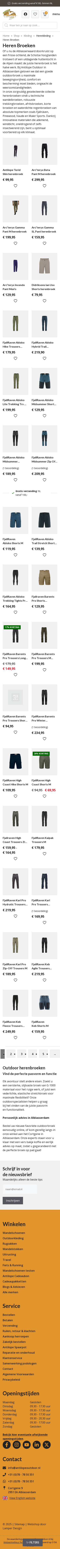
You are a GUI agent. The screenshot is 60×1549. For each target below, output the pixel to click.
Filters (34, 1542)
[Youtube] (27, 1445)
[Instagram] (17, 1445)
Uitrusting (9, 1254)
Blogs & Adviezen (14, 1287)
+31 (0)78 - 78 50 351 (21, 1474)
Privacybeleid (11, 1379)
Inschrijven (13, 1200)
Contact (8, 1369)
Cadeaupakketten (14, 1281)
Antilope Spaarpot (14, 1347)
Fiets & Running (13, 1265)
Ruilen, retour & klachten (19, 1331)
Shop (17, 35)
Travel (7, 1260)
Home (6, 35)
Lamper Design (12, 1528)
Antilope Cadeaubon (16, 1276)
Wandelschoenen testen (19, 1270)
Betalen (8, 1320)
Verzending (10, 1325)
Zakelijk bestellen (14, 1342)
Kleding (28, 35)
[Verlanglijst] (25, 14)
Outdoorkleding (13, 1238)
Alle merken (10, 1292)
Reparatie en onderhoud (19, 1352)
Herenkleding (43, 35)
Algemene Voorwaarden (18, 1374)
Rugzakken (10, 1243)
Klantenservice (12, 1358)
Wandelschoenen (14, 1233)
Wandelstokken (13, 1249)
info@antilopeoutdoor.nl (24, 1468)
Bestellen (9, 1315)
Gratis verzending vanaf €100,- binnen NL (32, 3)
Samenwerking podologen (19, 1363)
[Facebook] (7, 1445)
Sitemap (19, 1524)
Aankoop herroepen (16, 1336)
